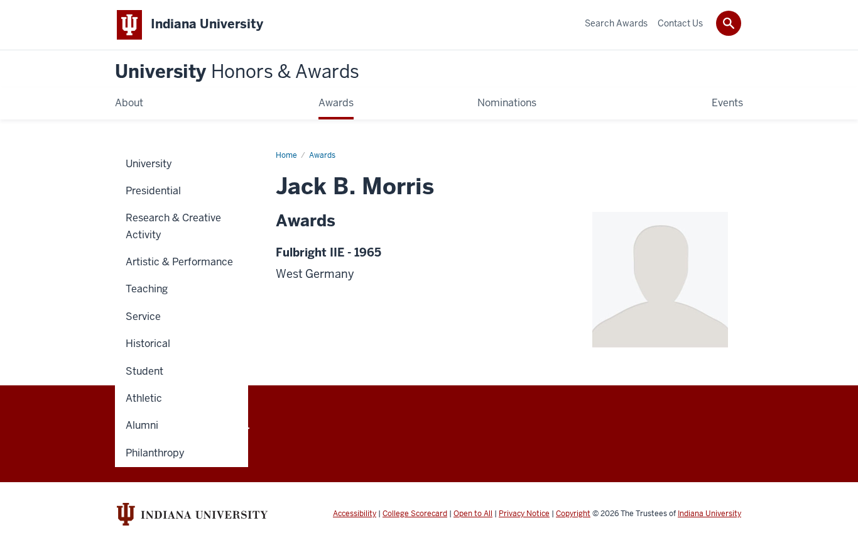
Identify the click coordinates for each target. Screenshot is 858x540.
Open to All (472, 514)
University (237, 72)
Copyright (573, 514)
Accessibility (354, 514)
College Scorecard (415, 514)
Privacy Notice (524, 514)
